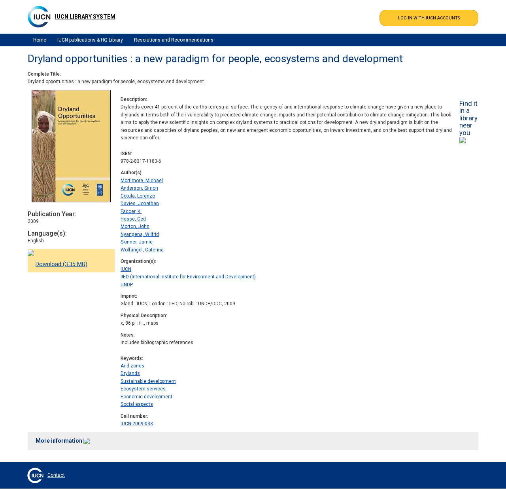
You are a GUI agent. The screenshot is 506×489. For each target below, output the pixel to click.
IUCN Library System (85, 16)
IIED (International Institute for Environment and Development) (188, 277)
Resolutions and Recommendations (173, 40)
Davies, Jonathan (140, 203)
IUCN (126, 269)
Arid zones (132, 366)
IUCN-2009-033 (137, 423)
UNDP (127, 284)
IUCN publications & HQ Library (90, 40)
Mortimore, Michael (142, 180)
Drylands (130, 373)
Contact (56, 475)
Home (39, 40)
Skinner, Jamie (137, 242)
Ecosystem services (143, 389)
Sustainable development (148, 381)
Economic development (146, 397)
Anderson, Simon (139, 188)
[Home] (39, 16)
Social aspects (137, 404)
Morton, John (135, 226)
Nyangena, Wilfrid (140, 234)
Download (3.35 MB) (61, 264)
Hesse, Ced (133, 219)
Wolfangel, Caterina (142, 250)
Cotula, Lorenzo (138, 196)
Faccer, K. (131, 211)
